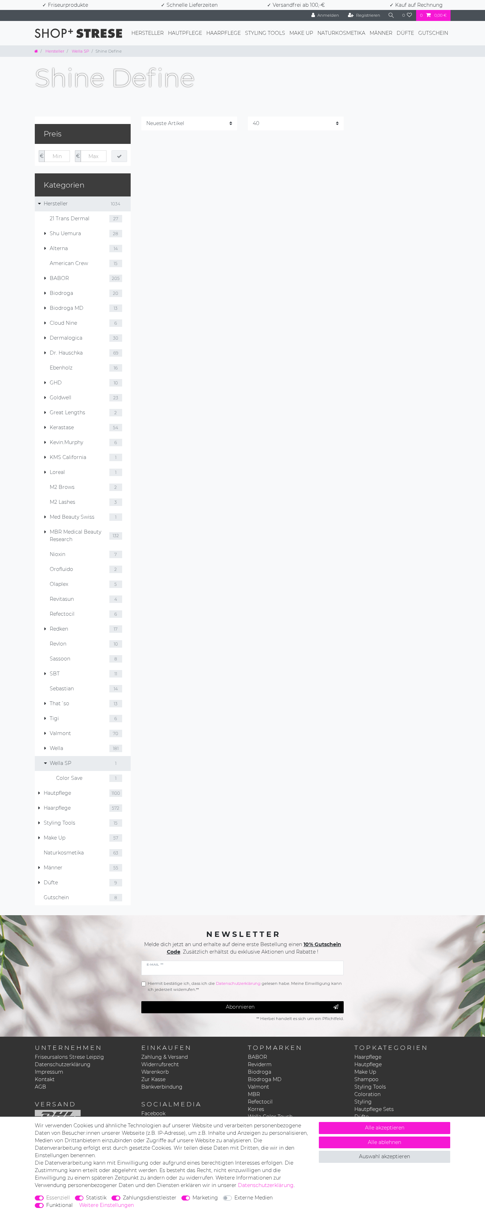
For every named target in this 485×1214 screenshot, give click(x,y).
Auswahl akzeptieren (384, 1156)
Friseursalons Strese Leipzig (69, 1057)
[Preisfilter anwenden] (119, 156)
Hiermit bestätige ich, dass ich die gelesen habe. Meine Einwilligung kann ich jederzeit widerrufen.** (245, 986)
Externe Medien (253, 1197)
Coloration (367, 1094)
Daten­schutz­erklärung (266, 1185)
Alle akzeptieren (384, 1127)
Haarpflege (223, 33)
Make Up (301, 33)
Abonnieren (240, 1007)
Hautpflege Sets (374, 1109)
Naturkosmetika (341, 33)
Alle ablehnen (384, 1142)
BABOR (257, 1057)
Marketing (205, 1197)
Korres (256, 1109)
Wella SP (80, 51)
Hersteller (147, 33)
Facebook (153, 1113)
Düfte (405, 33)
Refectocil (260, 1102)
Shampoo (366, 1079)
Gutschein (433, 33)
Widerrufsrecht (160, 1064)
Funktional (59, 1205)
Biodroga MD (265, 1079)
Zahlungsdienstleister (149, 1197)
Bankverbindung (161, 1087)
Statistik (96, 1197)
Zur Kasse (153, 1079)
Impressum (49, 1072)
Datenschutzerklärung (63, 1064)
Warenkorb (155, 1072)
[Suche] (391, 15)
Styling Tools (265, 33)
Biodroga (259, 1072)
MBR (254, 1094)
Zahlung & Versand (164, 1057)
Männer (381, 33)
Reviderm (260, 1064)
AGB (40, 1087)
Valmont (258, 1087)
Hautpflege (185, 33)
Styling (363, 1102)
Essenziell (58, 1197)
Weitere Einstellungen (106, 1205)
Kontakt (45, 1079)
